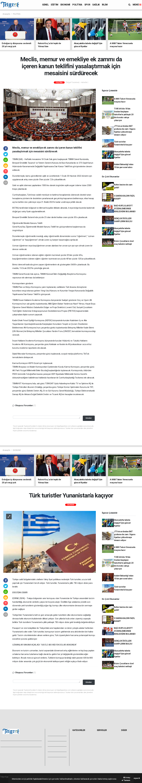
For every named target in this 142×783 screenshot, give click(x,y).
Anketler (125, 739)
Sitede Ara (126, 736)
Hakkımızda (6, 754)
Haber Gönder (30, 760)
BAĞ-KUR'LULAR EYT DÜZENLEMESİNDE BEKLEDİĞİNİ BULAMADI (124, 209)
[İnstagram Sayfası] (12, 744)
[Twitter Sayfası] (7, 744)
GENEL (45, 4)
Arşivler (55, 749)
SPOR (87, 4)
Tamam (126, 780)
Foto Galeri (57, 733)
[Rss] (27, 744)
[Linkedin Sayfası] (22, 744)
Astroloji (125, 749)
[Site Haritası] (32, 744)
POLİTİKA (77, 4)
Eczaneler (102, 746)
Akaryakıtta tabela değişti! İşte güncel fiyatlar (122, 154)
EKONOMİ (65, 4)
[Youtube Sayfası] (17, 744)
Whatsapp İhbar (31, 757)
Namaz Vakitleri (104, 742)
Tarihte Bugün (104, 752)
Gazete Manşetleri (105, 764)
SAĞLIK (96, 4)
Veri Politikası (7, 760)
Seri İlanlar (102, 758)
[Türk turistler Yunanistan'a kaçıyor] (49, 542)
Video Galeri (58, 738)
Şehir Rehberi (103, 761)
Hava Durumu (103, 736)
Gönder (89, 418)
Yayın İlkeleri (6, 757)
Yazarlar (56, 744)
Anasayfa (6, 14)
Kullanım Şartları (31, 754)
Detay (127, 777)
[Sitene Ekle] (37, 744)
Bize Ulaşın (57, 760)
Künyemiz (56, 754)
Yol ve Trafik (103, 739)
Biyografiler (127, 742)
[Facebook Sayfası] (2, 744)
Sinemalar (102, 755)
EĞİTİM (54, 4)
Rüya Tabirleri (128, 746)
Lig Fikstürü (102, 749)
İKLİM (105, 4)
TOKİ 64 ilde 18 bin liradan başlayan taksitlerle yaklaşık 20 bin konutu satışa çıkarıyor (123, 114)
